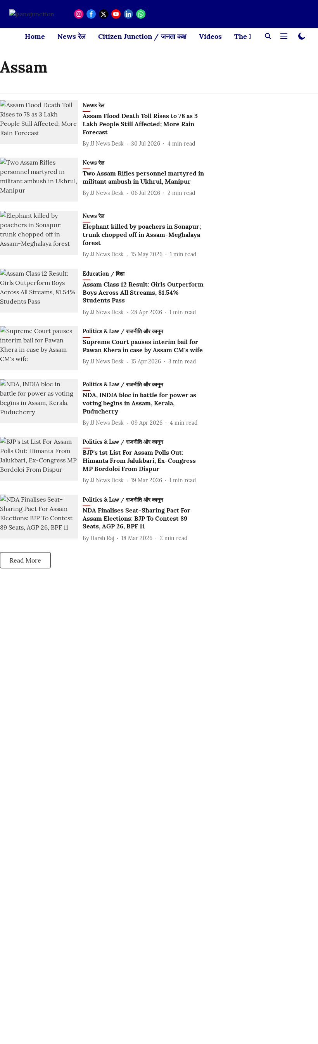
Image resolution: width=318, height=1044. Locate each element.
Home (35, 36)
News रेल (71, 36)
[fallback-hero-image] (41, 124)
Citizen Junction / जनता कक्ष (142, 36)
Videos (210, 36)
